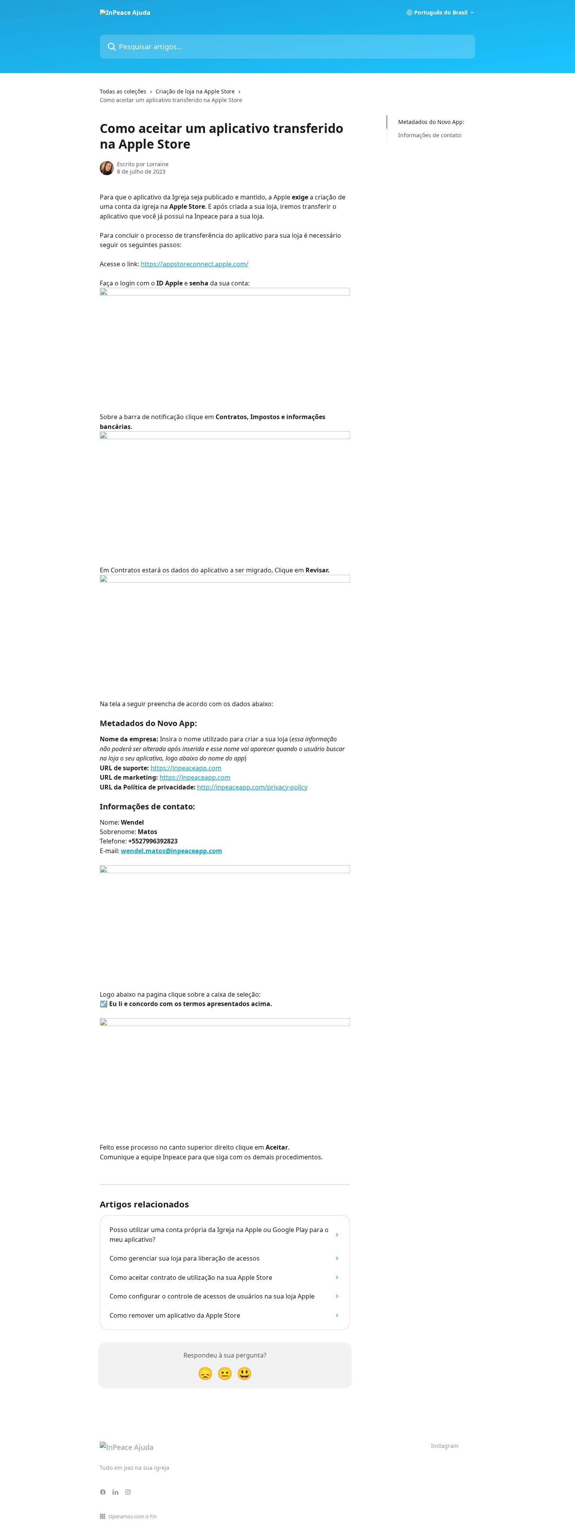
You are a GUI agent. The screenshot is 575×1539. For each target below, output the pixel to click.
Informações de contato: (430, 135)
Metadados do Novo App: (431, 122)
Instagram (444, 1445)
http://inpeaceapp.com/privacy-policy (252, 787)
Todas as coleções (123, 91)
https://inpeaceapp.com (186, 768)
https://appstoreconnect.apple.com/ (194, 264)
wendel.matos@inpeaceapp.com (171, 851)
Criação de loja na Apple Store (195, 91)
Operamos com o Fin (132, 1516)
